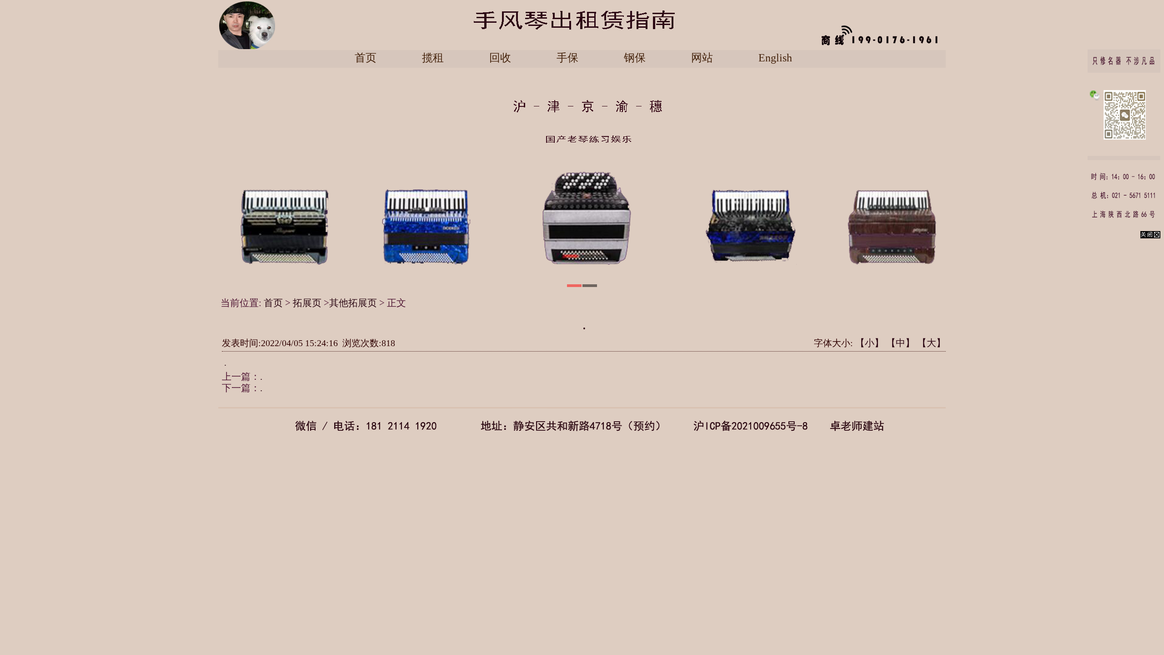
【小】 (869, 343)
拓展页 (308, 302)
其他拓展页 (353, 302)
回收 (500, 58)
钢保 (635, 58)
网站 (702, 58)
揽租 (433, 58)
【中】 (900, 343)
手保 (567, 58)
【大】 (931, 343)
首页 (365, 58)
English (775, 58)
